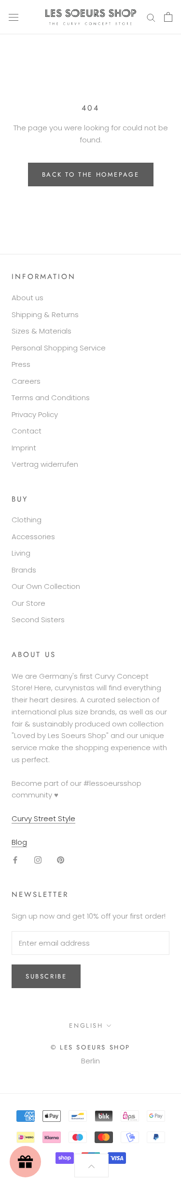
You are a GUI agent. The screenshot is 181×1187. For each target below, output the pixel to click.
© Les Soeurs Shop (90, 1047)
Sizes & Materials (41, 331)
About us (27, 298)
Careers (26, 381)
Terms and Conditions (51, 397)
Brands (24, 570)
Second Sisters (38, 619)
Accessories (33, 536)
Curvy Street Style (43, 818)
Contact (27, 431)
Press (21, 364)
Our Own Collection (46, 586)
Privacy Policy (35, 414)
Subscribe (46, 976)
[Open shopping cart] (168, 17)
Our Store (28, 603)
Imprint (24, 448)
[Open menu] (13, 17)
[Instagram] (38, 860)
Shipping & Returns (45, 314)
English (86, 1025)
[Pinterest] (60, 860)
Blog (19, 842)
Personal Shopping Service (59, 348)
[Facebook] (15, 860)
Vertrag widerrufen (45, 464)
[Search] (151, 17)
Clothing (27, 520)
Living (21, 553)
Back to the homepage (90, 174)
